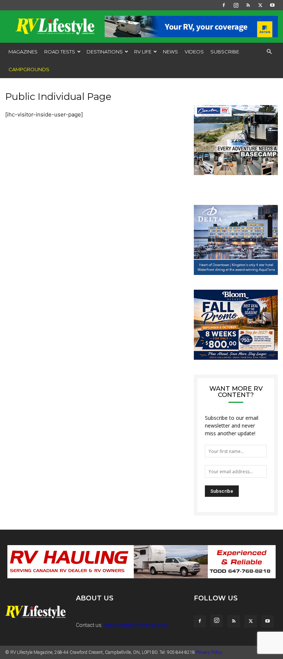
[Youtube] (272, 5)
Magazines (23, 52)
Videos (194, 52)
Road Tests (59, 52)
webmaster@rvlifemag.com (136, 625)
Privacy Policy (209, 652)
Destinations (105, 52)
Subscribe (224, 52)
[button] (269, 51)
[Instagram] (235, 5)
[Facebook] (223, 5)
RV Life (142, 52)
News (170, 52)
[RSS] (248, 5)
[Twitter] (260, 5)
